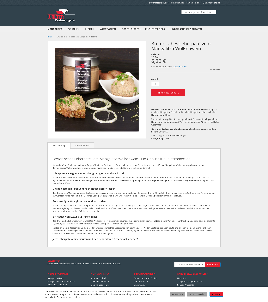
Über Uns (181, 278)
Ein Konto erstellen (212, 2)
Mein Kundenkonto (100, 285)
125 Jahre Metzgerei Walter (190, 281)
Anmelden (191, 2)
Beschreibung (58, 145)
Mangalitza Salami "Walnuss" (61, 281)
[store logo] (61, 15)
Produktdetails (82, 145)
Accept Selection (197, 294)
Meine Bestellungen (100, 281)
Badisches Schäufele (57, 284)
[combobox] (198, 12)
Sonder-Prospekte (185, 285)
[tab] (58, 145)
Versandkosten (180, 66)
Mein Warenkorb (98, 278)
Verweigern (177, 294)
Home (49, 37)
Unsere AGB (139, 285)
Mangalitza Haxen (55, 278)
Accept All (216, 294)
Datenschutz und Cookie (145, 278)
